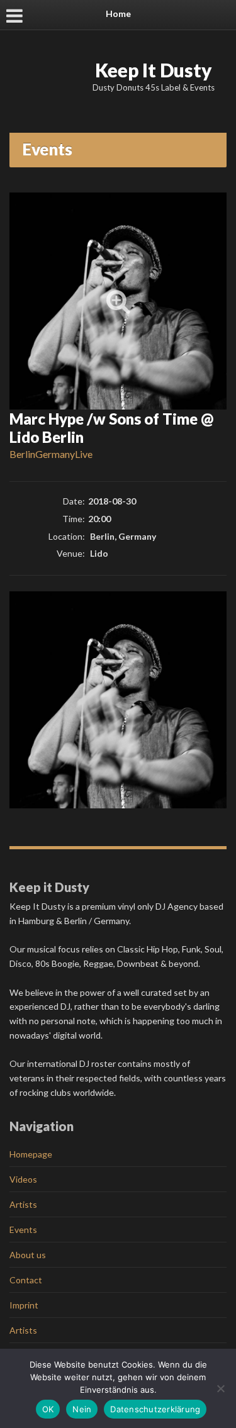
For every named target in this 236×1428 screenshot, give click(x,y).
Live (84, 454)
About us (27, 1254)
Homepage (30, 1154)
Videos (23, 1179)
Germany (55, 454)
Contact (25, 1280)
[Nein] (220, 1388)
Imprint (23, 1305)
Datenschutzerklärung (155, 1409)
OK (48, 1409)
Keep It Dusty (153, 70)
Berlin (22, 454)
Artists (23, 1204)
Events (23, 1229)
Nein (81, 1409)
